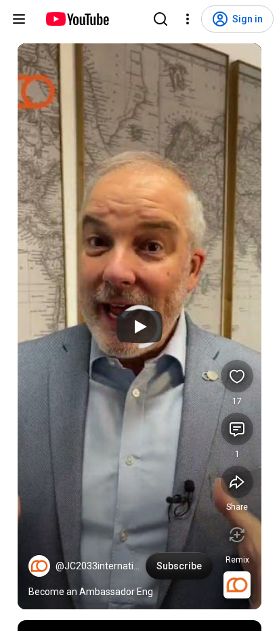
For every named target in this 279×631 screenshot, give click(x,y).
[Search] (160, 19)
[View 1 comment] (237, 429)
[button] (39, 566)
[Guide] (19, 19)
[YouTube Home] (77, 19)
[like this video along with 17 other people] (237, 376)
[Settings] (187, 19)
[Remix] (237, 534)
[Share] (237, 482)
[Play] (139, 326)
